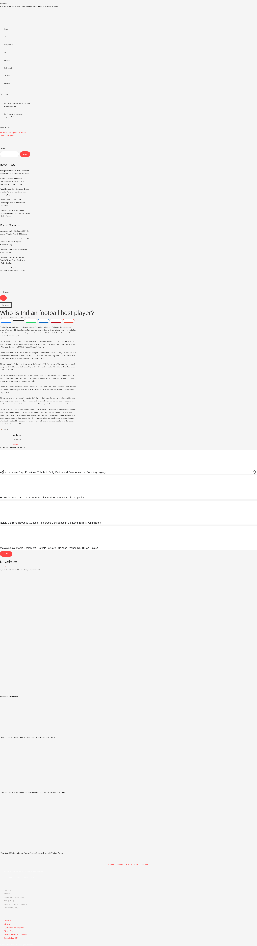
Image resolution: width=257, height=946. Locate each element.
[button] (128, 10)
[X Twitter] (19, 320)
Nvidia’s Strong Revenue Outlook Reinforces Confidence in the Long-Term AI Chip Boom (15, 213)
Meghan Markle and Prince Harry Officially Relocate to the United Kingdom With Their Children (12, 181)
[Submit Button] (3, 298)
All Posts (16, 444)
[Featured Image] (26, 734)
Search (2, 149)
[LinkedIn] (44, 321)
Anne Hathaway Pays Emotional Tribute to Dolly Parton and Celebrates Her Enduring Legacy (14, 192)
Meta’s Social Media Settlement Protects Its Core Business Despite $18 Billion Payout (49, 547)
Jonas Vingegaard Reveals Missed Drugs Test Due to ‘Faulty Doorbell (12, 260)
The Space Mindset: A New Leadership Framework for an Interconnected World (29, 6)
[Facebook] (6, 321)
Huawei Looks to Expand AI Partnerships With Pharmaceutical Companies (12, 202)
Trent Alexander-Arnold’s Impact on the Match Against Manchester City (15, 242)
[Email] (69, 321)
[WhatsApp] (31, 321)
